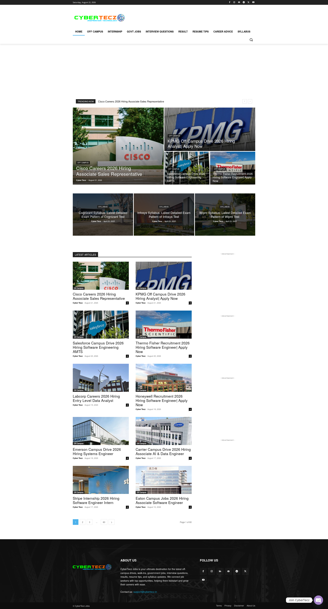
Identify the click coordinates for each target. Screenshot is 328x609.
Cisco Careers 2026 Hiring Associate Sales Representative (131, 101)
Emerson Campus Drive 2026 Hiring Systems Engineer (97, 451)
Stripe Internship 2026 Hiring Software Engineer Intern (96, 500)
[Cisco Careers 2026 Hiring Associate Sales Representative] (118, 146)
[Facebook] (229, 2)
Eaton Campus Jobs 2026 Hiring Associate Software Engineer (162, 500)
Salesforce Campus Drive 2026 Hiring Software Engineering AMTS (98, 347)
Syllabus (103, 207)
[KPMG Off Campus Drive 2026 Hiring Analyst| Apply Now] (209, 129)
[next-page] (111, 522)
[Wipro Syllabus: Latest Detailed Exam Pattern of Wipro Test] (225, 214)
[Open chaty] (318, 600)
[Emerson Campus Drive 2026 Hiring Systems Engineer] (101, 431)
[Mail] (239, 2)
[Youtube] (253, 2)
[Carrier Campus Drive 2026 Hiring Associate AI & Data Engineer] (164, 431)
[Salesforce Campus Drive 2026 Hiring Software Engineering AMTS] (186, 168)
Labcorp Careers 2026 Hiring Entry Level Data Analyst (96, 398)
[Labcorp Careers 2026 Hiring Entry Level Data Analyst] (101, 378)
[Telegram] (244, 2)
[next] (250, 101)
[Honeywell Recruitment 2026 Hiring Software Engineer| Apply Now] (164, 378)
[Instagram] (234, 2)
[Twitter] (248, 2)
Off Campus (83, 162)
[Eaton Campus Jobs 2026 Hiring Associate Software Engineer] (164, 480)
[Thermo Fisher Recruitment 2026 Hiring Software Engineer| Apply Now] (232, 168)
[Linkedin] (220, 571)
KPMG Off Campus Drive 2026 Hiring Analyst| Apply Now (160, 296)
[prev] (244, 101)
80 (104, 522)
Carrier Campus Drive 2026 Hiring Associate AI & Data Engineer (163, 451)
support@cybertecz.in (145, 591)
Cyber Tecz (78, 303)
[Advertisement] (189, 17)
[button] (251, 40)
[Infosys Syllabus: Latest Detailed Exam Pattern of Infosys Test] (164, 214)
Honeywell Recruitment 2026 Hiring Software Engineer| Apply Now (162, 400)
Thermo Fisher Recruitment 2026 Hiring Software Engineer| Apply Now (163, 347)
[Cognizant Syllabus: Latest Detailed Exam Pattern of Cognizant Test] (103, 214)
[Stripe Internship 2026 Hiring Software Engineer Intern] (101, 480)
